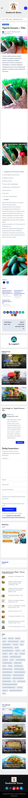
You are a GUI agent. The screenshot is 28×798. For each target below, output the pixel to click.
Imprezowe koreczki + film (15, 595)
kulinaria (18, 650)
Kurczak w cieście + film (15, 611)
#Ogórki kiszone (8, 33)
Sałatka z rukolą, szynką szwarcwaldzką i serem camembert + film (15, 583)
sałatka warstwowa (7, 669)
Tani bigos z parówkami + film (16, 616)
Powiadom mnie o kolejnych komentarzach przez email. (13, 497)
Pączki (4, 665)
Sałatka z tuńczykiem (18, 675)
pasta (16, 653)
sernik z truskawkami (18, 678)
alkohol (4, 638)
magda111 (9, 32)
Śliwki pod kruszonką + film (12, 750)
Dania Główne (8, 762)
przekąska (5, 656)
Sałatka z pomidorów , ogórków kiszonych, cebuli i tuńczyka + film (7, 292)
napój (10, 653)
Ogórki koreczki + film (10, 380)
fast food (15, 644)
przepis (11, 659)
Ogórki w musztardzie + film (12, 364)
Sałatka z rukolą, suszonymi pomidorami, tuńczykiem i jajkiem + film (16, 590)
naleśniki (5, 653)
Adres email (5, 484)
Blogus (22, 794)
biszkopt (18, 638)
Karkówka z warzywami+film (16, 576)
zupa (4, 693)
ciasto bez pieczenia (13, 641)
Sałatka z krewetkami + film (12, 735)
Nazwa (4, 479)
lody (23, 650)
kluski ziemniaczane (7, 647)
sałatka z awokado (19, 669)
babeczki (11, 638)
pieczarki (22, 653)
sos (14, 681)
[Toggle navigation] (2, 8)
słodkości (5, 690)
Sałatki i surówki (9, 732)
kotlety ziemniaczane (8, 650)
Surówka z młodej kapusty (9, 687)
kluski (21, 644)
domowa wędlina (6, 644)
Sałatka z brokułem (7, 672)
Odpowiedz (20, 442)
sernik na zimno (6, 678)
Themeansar (14, 796)
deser (22, 641)
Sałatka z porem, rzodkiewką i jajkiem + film (7, 302)
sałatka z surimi (7, 675)
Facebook (5, 562)
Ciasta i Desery (8, 715)
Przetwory (5, 24)
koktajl (16, 647)
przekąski (5, 659)
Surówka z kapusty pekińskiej (10, 684)
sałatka (10, 665)
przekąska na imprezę (15, 656)
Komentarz (5, 458)
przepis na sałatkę (7, 662)
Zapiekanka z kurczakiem (16, 690)
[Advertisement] (14, 550)
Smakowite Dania (13, 13)
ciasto (4, 641)
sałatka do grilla (18, 665)
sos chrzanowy (21, 681)
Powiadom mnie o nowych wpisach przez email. (13, 504)
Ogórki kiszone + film (13, 28)
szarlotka (19, 687)
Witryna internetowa (7, 489)
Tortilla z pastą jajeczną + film (16, 626)
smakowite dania (7, 681)
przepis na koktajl (20, 659)
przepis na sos (17, 662)
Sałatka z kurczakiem (19, 672)
